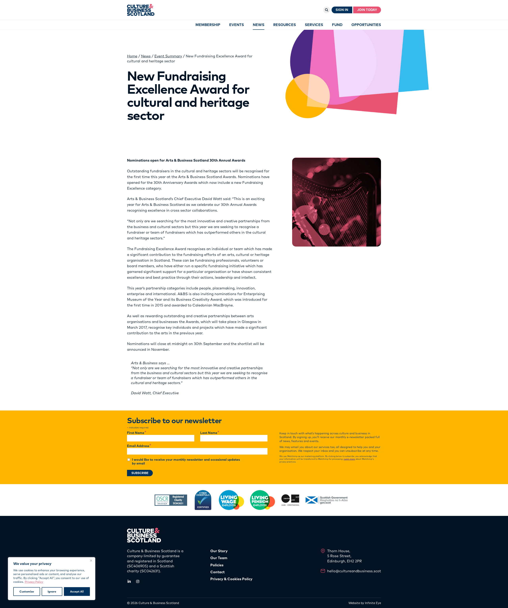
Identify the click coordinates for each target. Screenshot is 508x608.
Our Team (218, 558)
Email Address (139, 446)
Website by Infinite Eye (364, 603)
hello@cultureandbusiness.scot (354, 571)
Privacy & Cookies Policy (231, 579)
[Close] (91, 560)
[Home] (141, 10)
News (146, 56)
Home (132, 56)
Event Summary (168, 56)
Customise (26, 592)
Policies (216, 565)
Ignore (52, 592)
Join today (367, 10)
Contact (217, 572)
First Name (136, 433)
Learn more (349, 459)
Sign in (342, 10)
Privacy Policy (34, 582)
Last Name (209, 433)
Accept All (77, 592)
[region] (51, 578)
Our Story (219, 551)
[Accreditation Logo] (171, 500)
